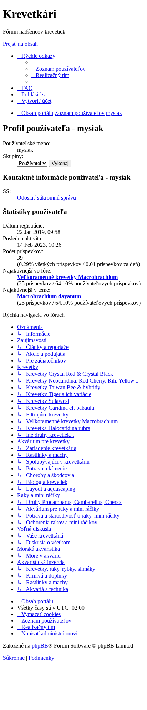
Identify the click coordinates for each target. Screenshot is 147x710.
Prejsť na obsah (20, 44)
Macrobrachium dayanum (49, 296)
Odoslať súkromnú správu (46, 198)
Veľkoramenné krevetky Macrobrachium (67, 277)
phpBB (40, 645)
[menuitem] (58, 69)
